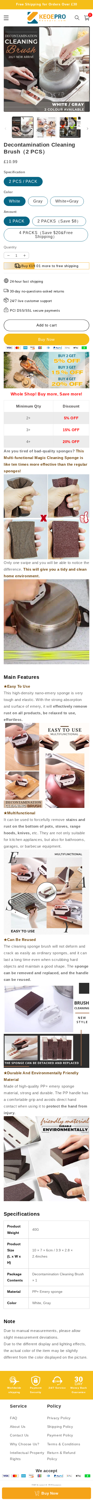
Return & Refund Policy (61, 1456)
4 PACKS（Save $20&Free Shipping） (46, 235)
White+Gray (67, 201)
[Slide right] (87, 128)
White (14, 201)
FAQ (13, 1418)
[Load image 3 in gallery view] (70, 127)
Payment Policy (60, 1435)
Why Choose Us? (24, 1444)
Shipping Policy (60, 1427)
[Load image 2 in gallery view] (46, 127)
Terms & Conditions (63, 1444)
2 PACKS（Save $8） (59, 221)
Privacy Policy (59, 1418)
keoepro (57, 1485)
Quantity (10, 247)
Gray (38, 201)
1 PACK (17, 221)
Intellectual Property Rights (27, 1456)
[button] (86, 18)
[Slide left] (5, 128)
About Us (18, 1427)
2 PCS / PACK (23, 181)
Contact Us (19, 1435)
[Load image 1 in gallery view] (22, 127)
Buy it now (46, 339)
